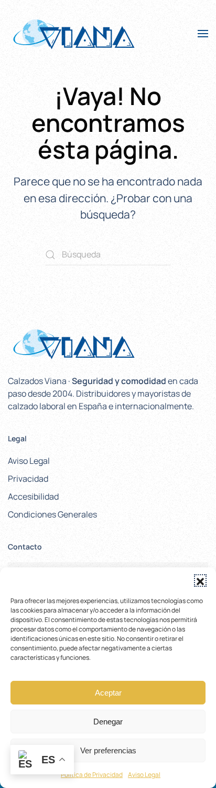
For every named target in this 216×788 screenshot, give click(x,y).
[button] (200, 580)
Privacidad (28, 478)
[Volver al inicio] (73, 33)
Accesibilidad (33, 496)
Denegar (108, 721)
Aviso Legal (144, 774)
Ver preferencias (108, 750)
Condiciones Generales (52, 514)
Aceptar (108, 692)
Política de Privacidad (92, 774)
